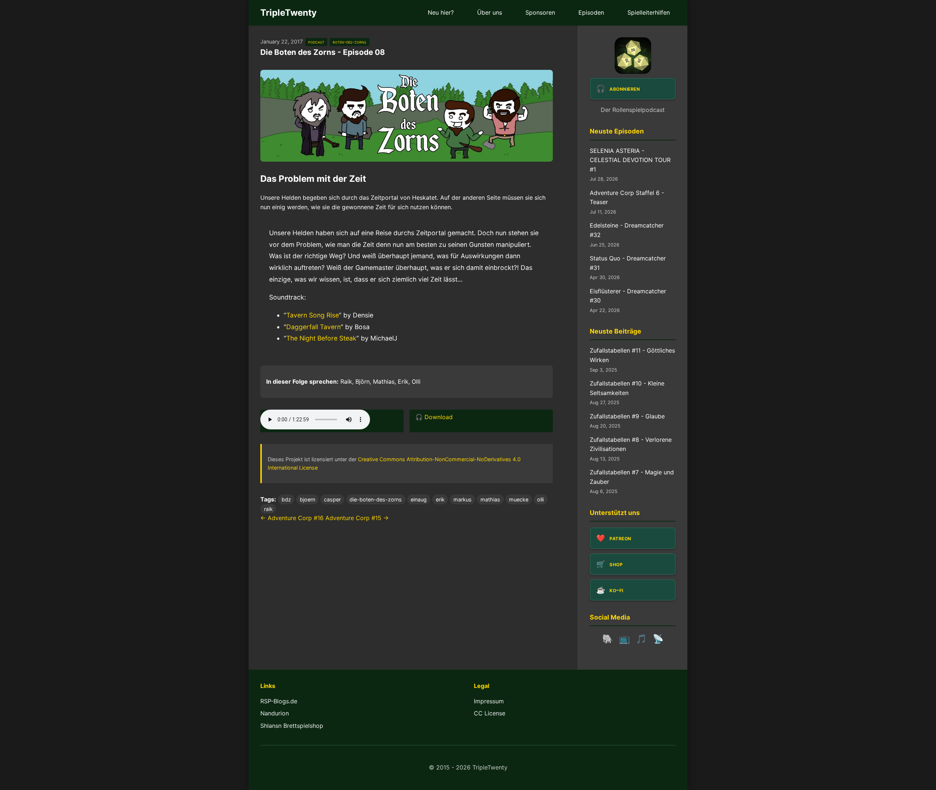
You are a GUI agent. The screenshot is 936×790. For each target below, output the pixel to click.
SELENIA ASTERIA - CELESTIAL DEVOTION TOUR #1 (630, 160)
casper (332, 499)
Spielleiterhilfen (648, 12)
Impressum (489, 701)
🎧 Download (434, 417)
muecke (518, 499)
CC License (489, 713)
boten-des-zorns (349, 42)
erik (440, 499)
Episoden (591, 12)
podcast (316, 42)
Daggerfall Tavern (313, 327)
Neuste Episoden (617, 131)
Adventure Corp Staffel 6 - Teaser (627, 197)
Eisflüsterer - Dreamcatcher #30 (628, 295)
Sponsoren (540, 12)
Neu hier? (441, 12)
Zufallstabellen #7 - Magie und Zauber (632, 477)
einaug (419, 499)
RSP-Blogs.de (278, 701)
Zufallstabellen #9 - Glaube (627, 416)
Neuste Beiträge (615, 331)
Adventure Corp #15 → (357, 518)
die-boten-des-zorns (376, 499)
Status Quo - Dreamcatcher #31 (628, 263)
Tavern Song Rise (312, 315)
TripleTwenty (288, 12)
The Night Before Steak (321, 338)
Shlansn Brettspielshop (291, 725)
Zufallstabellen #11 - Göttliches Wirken (632, 355)
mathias (490, 499)
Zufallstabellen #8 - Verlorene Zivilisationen (631, 444)
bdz (286, 499)
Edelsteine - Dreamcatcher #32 (627, 230)
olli (540, 499)
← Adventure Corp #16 (292, 518)
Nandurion (274, 713)
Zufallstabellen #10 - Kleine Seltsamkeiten (627, 388)
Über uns (489, 12)
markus (462, 499)
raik (268, 508)
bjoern (307, 499)
